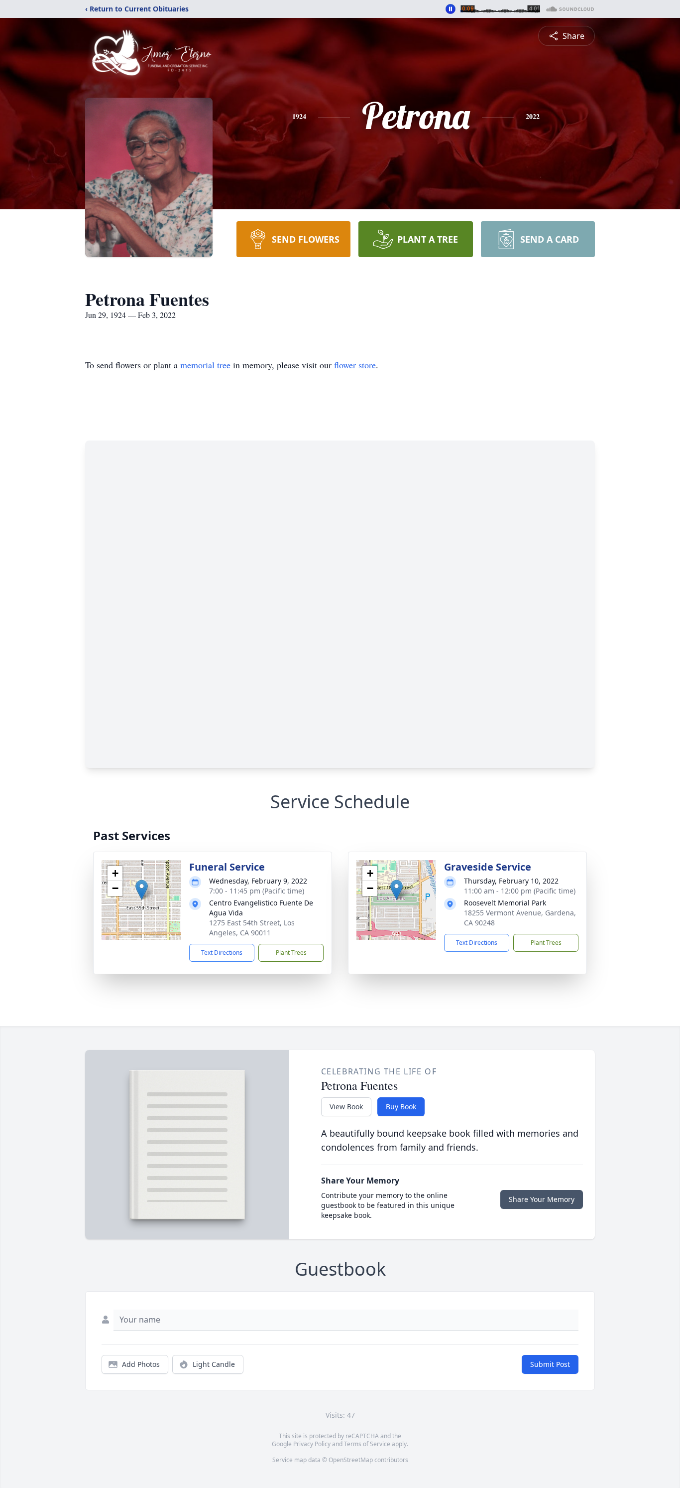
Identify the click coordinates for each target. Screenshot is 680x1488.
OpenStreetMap (351, 1460)
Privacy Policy (312, 1444)
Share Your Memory (541, 1199)
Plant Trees (291, 952)
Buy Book (401, 1106)
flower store (355, 365)
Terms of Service (367, 1444)
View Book (346, 1106)
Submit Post (550, 1364)
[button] (141, 890)
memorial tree (205, 365)
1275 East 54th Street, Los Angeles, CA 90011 (252, 927)
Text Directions (221, 952)
